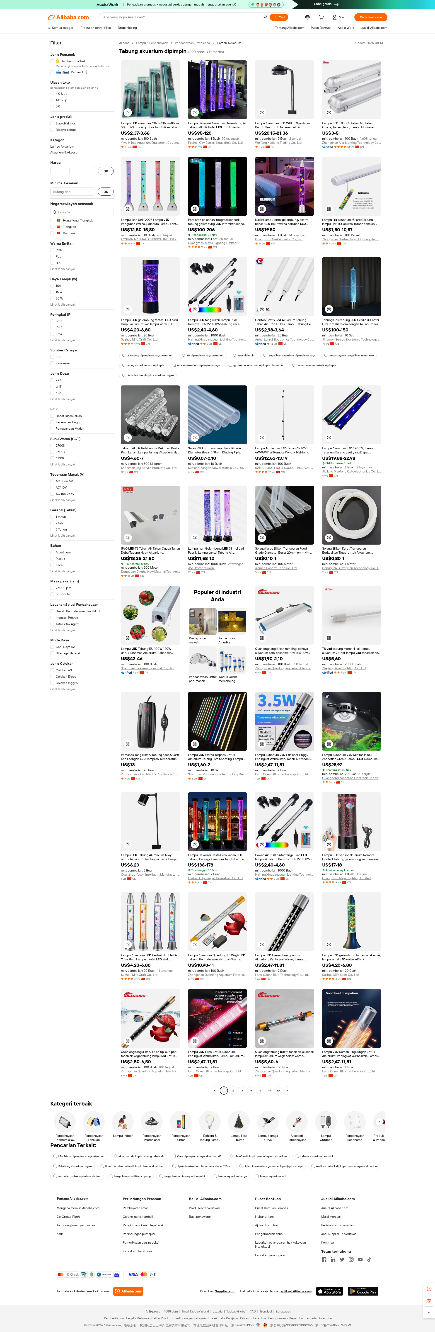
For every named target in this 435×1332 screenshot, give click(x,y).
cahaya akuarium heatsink (317, 1156)
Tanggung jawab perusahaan (77, 1225)
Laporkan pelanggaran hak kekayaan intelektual (280, 1244)
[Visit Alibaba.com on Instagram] (351, 1259)
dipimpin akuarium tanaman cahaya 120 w (203, 1166)
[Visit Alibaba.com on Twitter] (342, 1259)
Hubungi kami (264, 1216)
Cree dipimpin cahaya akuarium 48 (199, 1156)
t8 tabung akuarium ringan (75, 1166)
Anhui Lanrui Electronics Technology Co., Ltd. (284, 339)
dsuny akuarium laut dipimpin (145, 365)
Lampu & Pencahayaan (152, 43)
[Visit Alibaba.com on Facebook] (324, 1259)
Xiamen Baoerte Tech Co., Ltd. (276, 568)
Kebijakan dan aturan (137, 1251)
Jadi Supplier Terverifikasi (339, 1234)
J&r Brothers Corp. (201, 568)
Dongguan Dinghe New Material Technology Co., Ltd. (150, 571)
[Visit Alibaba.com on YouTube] (360, 1259)
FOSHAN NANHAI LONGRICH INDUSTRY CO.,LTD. (150, 239)
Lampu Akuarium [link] (229, 43)
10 (278, 1090)
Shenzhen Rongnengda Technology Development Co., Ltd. (217, 774)
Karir (60, 1234)
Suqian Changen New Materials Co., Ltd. (216, 468)
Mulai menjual (331, 1216)
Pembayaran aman (136, 1208)
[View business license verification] (258, 1325)
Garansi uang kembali (138, 1216)
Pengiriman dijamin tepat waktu (145, 1225)
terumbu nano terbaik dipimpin (316, 365)
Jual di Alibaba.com (334, 1208)
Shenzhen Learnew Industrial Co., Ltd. (147, 668)
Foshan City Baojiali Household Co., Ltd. (215, 142)
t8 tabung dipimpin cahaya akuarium (150, 355)
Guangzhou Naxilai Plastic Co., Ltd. (279, 239)
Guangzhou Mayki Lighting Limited (212, 243)
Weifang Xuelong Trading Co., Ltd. (278, 142)
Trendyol (266, 1311)
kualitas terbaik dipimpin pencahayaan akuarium (347, 1166)
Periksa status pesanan (337, 1225)
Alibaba (124, 43)
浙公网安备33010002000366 (291, 1325)
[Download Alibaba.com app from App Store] (329, 1291)
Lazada (217, 1311)
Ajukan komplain (266, 1225)
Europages (283, 1311)
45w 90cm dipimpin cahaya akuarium (81, 1156)
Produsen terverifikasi (204, 1208)
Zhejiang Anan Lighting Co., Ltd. (344, 668)
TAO (253, 1311)
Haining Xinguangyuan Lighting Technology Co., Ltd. (217, 339)
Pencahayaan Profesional (192, 43)
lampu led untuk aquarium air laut (79, 1176)
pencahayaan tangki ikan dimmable (351, 355)
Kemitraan (328, 1242)
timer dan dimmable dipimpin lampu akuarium (134, 1166)
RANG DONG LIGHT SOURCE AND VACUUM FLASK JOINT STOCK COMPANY (284, 468)
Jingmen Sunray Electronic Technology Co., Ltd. (351, 339)
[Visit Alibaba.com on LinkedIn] (333, 1259)
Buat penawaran (200, 1216)
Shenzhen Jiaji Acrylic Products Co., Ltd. (149, 468)
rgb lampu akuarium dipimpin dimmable (258, 365)
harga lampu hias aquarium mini (184, 1176)
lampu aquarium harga (232, 1176)
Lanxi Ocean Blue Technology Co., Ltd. (282, 774)
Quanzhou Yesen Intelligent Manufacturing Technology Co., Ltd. (150, 874)
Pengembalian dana (269, 1234)
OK (106, 171)
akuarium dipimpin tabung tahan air (141, 1156)
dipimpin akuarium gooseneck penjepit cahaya (273, 1166)
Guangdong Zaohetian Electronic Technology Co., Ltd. (351, 778)
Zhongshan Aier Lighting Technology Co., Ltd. (351, 142)
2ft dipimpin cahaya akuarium (205, 355)
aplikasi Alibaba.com (296, 1291)
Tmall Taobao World (195, 1311)
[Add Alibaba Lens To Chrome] (128, 1291)
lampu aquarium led (272, 1176)
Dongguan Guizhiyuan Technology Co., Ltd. (351, 568)
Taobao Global (236, 1311)
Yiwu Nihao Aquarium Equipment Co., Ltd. (150, 142)
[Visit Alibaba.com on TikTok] (369, 1259)
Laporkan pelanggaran (270, 1255)
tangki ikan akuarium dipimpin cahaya (292, 355)
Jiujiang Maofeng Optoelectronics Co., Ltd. (351, 471)
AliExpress (153, 1311)
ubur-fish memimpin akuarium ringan (150, 375)
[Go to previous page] (215, 1090)
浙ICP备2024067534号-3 (333, 1325)
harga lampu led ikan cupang (132, 1176)
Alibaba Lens (82, 1291)
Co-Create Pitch (68, 1216)
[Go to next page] (287, 1090)
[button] (265, 17)
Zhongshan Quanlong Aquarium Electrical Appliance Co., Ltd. (284, 668)
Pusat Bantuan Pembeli (271, 1208)
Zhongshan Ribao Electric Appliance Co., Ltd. (150, 774)
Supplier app (224, 1291)
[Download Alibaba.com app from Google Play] (363, 1291)
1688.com (171, 1311)
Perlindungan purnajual (139, 1234)
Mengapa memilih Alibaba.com (78, 1208)
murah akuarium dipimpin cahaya (198, 365)
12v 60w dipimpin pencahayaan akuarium (260, 1156)
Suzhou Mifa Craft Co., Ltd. (139, 339)
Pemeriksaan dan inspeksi (141, 1242)
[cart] (322, 18)
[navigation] (82, 567)
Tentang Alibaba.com (72, 1198)
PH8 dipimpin (245, 355)
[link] (429, 1289)
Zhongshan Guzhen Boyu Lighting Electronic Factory (351, 239)
